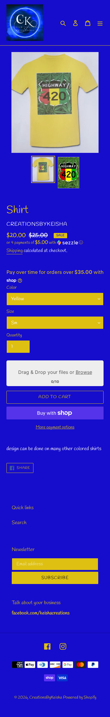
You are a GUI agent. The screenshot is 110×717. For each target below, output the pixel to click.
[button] (44, 243)
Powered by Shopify (79, 697)
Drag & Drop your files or (55, 372)
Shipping (14, 251)
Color (11, 288)
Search (19, 522)
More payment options (55, 427)
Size (10, 312)
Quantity (14, 335)
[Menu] (100, 23)
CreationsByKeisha (45, 697)
